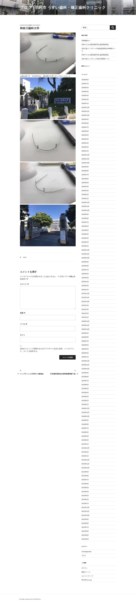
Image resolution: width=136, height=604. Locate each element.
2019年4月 (85, 392)
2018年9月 (85, 420)
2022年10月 (85, 258)
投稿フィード (85, 572)
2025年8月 (85, 123)
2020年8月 (85, 337)
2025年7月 (85, 127)
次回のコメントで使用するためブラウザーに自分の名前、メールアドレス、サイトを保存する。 (47, 350)
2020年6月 (85, 345)
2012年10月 (85, 515)
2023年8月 (85, 218)
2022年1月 (85, 289)
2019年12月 (85, 361)
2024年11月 (85, 159)
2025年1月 (85, 151)
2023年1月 (85, 246)
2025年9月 (85, 119)
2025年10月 (85, 115)
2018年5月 (85, 436)
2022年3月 (85, 285)
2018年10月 (85, 416)
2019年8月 (85, 377)
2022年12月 (85, 250)
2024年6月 (85, 179)
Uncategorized (86, 551)
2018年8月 (85, 424)
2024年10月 (85, 163)
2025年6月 (85, 131)
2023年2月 (85, 242)
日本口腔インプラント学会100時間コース (95, 59)
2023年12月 (85, 202)
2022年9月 (85, 262)
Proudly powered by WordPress (30, 599)
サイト (22, 335)
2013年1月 (85, 503)
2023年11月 (85, 206)
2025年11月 (85, 111)
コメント (24, 284)
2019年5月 (85, 388)
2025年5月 (85, 135)
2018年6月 (85, 432)
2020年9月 (85, 333)
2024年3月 (85, 190)
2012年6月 (85, 531)
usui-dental (36, 25)
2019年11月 (85, 365)
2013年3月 (85, 495)
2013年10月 (85, 468)
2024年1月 (85, 198)
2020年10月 (85, 329)
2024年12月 (85, 155)
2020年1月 (85, 357)
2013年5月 (85, 487)
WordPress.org (86, 580)
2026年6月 (85, 87)
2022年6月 (85, 274)
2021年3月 (85, 309)
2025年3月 (85, 143)
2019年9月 (85, 373)
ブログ (24, 257)
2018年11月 (85, 412)
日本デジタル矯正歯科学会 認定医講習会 (95, 44)
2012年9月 (85, 519)
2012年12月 (85, 507)
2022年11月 (85, 254)
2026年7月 (85, 83)
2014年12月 (85, 448)
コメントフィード (87, 576)
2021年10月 (85, 301)
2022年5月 (85, 277)
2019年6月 (85, 384)
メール (23, 324)
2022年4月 (85, 282)
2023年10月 (85, 210)
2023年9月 (85, 214)
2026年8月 (85, 80)
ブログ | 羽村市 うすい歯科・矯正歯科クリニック (63, 7)
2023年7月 (85, 222)
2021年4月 (85, 305)
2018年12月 (85, 408)
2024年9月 (85, 167)
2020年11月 (85, 325)
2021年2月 (85, 313)
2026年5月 (85, 91)
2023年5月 (85, 230)
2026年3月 (85, 99)
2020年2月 (85, 353)
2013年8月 (85, 476)
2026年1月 (85, 103)
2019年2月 (85, 400)
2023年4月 (85, 234)
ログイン (84, 568)
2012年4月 (85, 539)
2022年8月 (85, 266)
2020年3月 (85, 349)
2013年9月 (85, 472)
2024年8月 (85, 171)
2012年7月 (85, 527)
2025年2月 (85, 147)
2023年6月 (85, 226)
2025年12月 (85, 107)
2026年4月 (85, 95)
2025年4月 (85, 139)
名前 (23, 313)
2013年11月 (85, 464)
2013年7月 (85, 479)
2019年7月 (85, 381)
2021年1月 (85, 317)
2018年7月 (85, 428)
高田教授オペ (85, 40)
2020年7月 (85, 341)
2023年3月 (85, 238)
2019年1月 (85, 404)
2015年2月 (85, 440)
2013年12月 (85, 460)
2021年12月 (85, 293)
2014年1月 (85, 456)
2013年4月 (85, 491)
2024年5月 (85, 182)
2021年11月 (85, 297)
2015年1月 (85, 444)
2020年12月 (85, 321)
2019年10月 (85, 369)
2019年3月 (85, 396)
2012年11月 (85, 511)
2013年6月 (85, 484)
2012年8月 (85, 523)
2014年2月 (85, 452)
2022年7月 (85, 270)
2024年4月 (85, 186)
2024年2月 (85, 194)
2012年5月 (85, 535)
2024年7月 (85, 175)
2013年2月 (85, 499)
